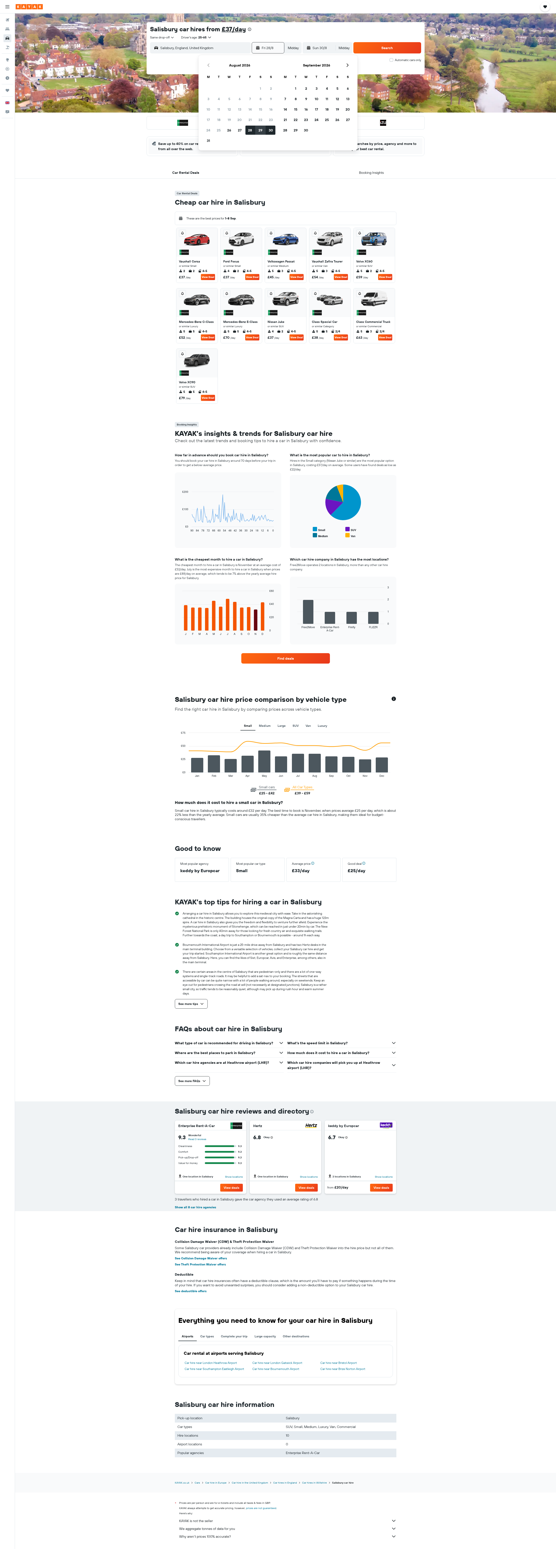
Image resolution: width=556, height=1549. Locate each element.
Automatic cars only (408, 60)
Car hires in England (285, 1482)
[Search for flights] (7, 20)
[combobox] (162, 37)
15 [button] (260, 109)
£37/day (234, 29)
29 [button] (260, 130)
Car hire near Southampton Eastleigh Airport (214, 1369)
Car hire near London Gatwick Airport (277, 1363)
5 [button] (229, 99)
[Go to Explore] (7, 59)
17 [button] (208, 120)
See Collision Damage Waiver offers (201, 1258)
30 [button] (271, 130)
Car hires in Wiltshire (314, 1482)
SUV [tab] (296, 726)
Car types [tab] (207, 1336)
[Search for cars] (7, 38)
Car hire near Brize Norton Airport (342, 1369)
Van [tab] (308, 726)
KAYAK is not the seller (196, 1521)
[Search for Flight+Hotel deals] (7, 47)
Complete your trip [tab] (234, 1336)
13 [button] (239, 109)
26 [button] (229, 130)
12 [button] (229, 109)
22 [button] (260, 120)
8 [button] (260, 99)
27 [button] (240, 130)
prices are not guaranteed (261, 1508)
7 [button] (250, 99)
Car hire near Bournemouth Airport (275, 1369)
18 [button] (218, 120)
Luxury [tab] (322, 726)
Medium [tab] (265, 726)
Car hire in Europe (216, 1482)
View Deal (208, 277)
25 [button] (219, 130)
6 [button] (240, 99)
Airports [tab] (187, 1336)
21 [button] (250, 120)
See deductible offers (191, 1291)
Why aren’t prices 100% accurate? (205, 1536)
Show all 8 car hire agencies (195, 1207)
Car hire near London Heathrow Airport (211, 1363)
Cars (197, 1482)
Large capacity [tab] (265, 1336)
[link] (285, 658)
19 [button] (229, 120)
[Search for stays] (7, 29)
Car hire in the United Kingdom (250, 1482)
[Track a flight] (7, 69)
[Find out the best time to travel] (7, 78)
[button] (7, 7)
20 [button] (239, 120)
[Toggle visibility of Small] (319, 529)
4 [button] (219, 99)
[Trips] (7, 90)
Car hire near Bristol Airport (338, 1363)
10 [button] (208, 109)
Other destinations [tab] (296, 1336)
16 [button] (271, 109)
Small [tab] (248, 726)
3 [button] (208, 99)
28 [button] (250, 130)
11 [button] (218, 109)
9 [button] (271, 99)
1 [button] (260, 88)
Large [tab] (282, 726)
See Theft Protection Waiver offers (200, 1264)
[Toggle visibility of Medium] (320, 535)
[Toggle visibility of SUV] (350, 529)
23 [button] (271, 120)
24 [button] (208, 130)
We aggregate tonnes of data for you (207, 1528)
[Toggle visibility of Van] (350, 535)
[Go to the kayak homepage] (29, 6)
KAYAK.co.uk (182, 1482)
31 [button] (208, 140)
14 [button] (250, 109)
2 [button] (271, 88)
